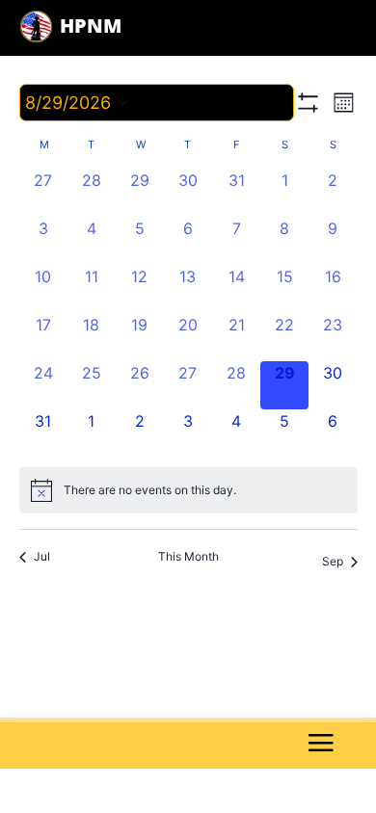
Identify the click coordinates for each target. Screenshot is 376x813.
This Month (188, 556)
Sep (332, 561)
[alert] (188, 490)
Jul (42, 556)
